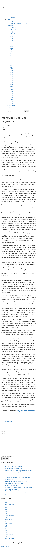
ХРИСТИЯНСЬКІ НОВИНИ (18, 23)
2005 (11, 76)
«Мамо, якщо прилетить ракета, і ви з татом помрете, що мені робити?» (19, 475)
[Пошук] (7, 109)
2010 (11, 67)
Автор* (3, 431)
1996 (11, 94)
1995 (11, 95)
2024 (11, 40)
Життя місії (8, 421)
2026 (11, 36)
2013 (11, 61)
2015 (11, 57)
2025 (11, 38)
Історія (12, 14)
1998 (11, 90)
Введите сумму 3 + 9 (7, 456)
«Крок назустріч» (26, 410)
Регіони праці (11, 105)
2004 (11, 78)
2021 (11, 46)
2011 (11, 65)
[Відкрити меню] (3, 7)
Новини (9, 19)
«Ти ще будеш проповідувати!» (15, 466)
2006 (11, 75)
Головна (9, 10)
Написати (5, 458)
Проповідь (13, 29)
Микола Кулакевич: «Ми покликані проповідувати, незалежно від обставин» (18, 492)
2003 (11, 80)
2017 (11, 54)
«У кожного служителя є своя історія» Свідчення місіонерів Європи (17, 482)
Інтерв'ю (13, 27)
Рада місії (13, 16)
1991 (11, 103)
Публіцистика (14, 33)
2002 (11, 82)
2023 (11, 42)
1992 (11, 101)
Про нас (9, 12)
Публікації (10, 25)
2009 (11, 69)
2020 (11, 48)
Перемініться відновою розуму (14, 468)
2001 (11, 84)
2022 (11, 44)
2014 (11, 59)
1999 (11, 88)
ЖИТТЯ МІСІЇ (14, 21)
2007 (11, 73)
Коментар (4, 454)
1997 (11, 92)
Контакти (13, 17)
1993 (11, 99)
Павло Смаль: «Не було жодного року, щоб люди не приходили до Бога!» (18, 471)
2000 (11, 86)
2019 (11, 50)
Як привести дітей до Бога (13, 495)
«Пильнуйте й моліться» (12, 485)
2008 (11, 71)
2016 (11, 56)
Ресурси (9, 107)
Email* (3, 434)
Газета (9, 35)
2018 (11, 52)
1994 (11, 97)
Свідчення (13, 31)
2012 (11, 63)
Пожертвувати (4, 546)
